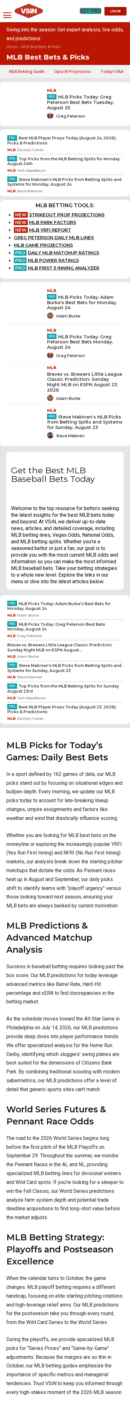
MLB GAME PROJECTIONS (43, 245)
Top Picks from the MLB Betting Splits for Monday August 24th (63, 161)
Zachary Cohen (30, 150)
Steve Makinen (30, 191)
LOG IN (115, 11)
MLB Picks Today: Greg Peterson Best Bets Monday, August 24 (80, 342)
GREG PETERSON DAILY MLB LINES (54, 237)
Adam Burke (68, 316)
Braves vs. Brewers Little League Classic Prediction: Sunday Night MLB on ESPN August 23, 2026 (84, 382)
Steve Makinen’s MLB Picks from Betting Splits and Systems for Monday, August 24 (64, 182)
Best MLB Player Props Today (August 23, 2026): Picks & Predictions (61, 709)
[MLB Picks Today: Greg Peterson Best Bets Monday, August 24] (24, 343)
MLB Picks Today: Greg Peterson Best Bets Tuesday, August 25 (80, 102)
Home (11, 46)
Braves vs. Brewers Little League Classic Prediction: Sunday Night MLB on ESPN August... (59, 647)
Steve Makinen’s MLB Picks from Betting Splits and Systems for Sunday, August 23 (84, 422)
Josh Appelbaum (31, 170)
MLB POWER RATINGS (53, 260)
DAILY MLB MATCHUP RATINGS (63, 253)
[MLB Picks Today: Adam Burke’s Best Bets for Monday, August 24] (24, 304)
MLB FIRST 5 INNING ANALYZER (63, 268)
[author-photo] (51, 115)
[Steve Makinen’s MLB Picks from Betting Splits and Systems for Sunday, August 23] (24, 423)
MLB (51, 91)
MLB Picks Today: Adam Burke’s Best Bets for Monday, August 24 (82, 302)
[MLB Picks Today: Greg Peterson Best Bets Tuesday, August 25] (24, 104)
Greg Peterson (70, 116)
